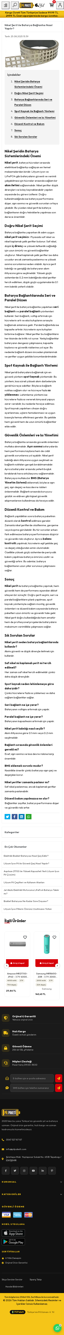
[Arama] (15, 5)
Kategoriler (11, 1194)
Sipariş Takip (36, 1279)
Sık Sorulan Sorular (25, 136)
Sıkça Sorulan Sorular (12, 1279)
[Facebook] (6, 1171)
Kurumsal (9, 1181)
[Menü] (5, 5)
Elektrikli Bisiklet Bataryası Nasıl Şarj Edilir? (26, 855)
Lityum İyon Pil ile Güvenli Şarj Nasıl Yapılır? (26, 863)
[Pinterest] (52, 1171)
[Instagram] (24, 1171)
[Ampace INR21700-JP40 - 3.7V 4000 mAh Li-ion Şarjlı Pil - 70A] (17, 945)
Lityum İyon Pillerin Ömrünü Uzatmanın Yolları (28, 908)
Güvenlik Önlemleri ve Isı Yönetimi (35, 117)
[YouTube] (33, 1171)
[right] (57, 966)
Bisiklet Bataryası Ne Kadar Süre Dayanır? (26, 901)
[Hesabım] (60, 5)
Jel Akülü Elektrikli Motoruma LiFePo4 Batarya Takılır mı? (31, 892)
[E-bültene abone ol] (58, 1078)
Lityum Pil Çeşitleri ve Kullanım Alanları (24, 882)
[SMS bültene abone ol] (58, 1088)
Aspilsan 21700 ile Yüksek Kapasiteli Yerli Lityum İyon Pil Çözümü (31, 873)
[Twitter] (15, 1171)
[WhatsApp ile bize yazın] (57, 1328)
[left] (7, 966)
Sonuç (18, 130)
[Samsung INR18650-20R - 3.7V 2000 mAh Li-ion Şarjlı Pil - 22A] (46, 945)
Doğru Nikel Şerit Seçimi (28, 93)
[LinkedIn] (43, 1171)
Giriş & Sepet (18, 963)
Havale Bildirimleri (14, 1286)
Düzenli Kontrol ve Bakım (29, 124)
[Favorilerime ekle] (25, 937)
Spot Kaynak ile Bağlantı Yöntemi (34, 111)
